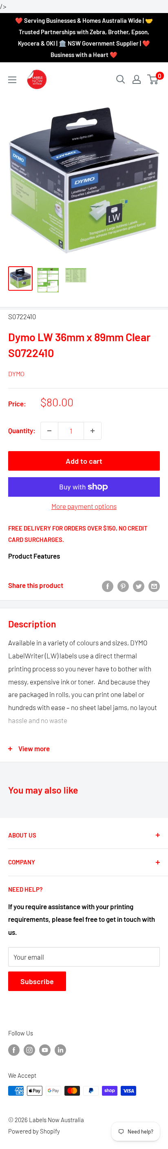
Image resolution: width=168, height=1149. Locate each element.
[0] (153, 79)
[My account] (137, 79)
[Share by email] (154, 585)
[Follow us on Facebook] (14, 1050)
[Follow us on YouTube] (45, 1050)
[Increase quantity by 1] (92, 430)
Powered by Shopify (34, 1131)
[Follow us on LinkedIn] (60, 1050)
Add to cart (84, 460)
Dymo (16, 373)
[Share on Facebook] (107, 585)
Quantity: (21, 430)
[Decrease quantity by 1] (49, 430)
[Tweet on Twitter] (138, 585)
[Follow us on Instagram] (29, 1050)
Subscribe (37, 981)
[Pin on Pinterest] (123, 585)
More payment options (84, 506)
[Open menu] (12, 80)
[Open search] (120, 79)
